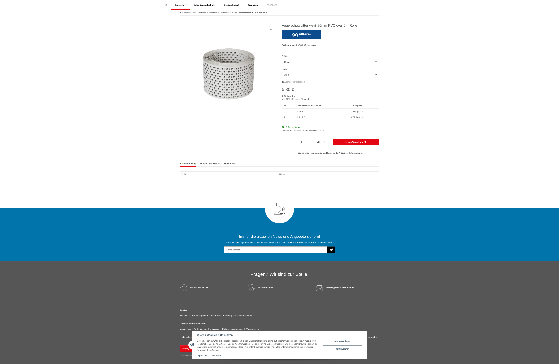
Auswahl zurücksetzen (294, 82)
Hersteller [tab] (229, 163)
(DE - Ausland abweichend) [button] (313, 130)
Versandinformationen (243, 315)
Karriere (227, 315)
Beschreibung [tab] (188, 163)
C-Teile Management (199, 315)
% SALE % (272, 5)
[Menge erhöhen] (325, 142)
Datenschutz (216, 355)
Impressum (202, 355)
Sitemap (204, 329)
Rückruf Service (265, 287)
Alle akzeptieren (342, 341)
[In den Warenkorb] (182, 21)
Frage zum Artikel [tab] (210, 163)
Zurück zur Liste (189, 13)
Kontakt (183, 315)
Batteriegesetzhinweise (233, 329)
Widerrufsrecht (252, 329)
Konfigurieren (342, 349)
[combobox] (330, 62)
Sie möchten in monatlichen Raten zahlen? (330, 153)
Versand (305, 99)
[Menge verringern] (285, 142)
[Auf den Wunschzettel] (271, 29)
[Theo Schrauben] (166, 5)
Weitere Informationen (352, 153)
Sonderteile (216, 315)
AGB (196, 329)
